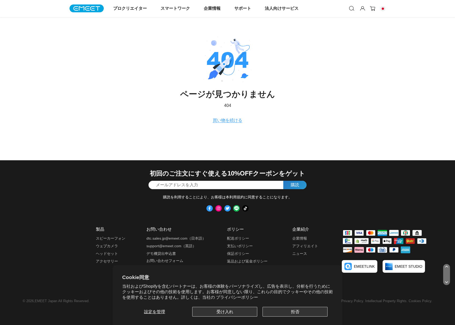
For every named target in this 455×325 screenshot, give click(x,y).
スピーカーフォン (110, 238)
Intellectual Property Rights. (387, 301)
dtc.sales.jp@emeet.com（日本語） (176, 238)
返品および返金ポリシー (247, 261)
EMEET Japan (46, 301)
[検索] (352, 8)
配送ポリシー (238, 238)
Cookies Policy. (420, 301)
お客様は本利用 (224, 197)
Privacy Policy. (353, 301)
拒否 (295, 311)
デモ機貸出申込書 (161, 253)
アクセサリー (107, 261)
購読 (295, 185)
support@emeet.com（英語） (171, 246)
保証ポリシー (238, 253)
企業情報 (212, 8)
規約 (240, 197)
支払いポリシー (240, 246)
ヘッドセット (107, 253)
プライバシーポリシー (237, 297)
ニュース (299, 253)
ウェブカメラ (107, 246)
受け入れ (224, 311)
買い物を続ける (227, 120)
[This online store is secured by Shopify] (361, 241)
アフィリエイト (305, 246)
